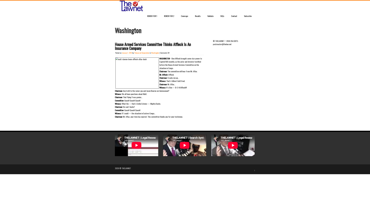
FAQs (222, 15)
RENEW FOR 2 (169, 15)
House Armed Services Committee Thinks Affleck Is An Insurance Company (153, 46)
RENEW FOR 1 (152, 15)
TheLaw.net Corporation (141, 53)
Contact (234, 15)
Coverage (184, 15)
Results (198, 15)
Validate (210, 15)
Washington (155, 53)
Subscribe (248, 15)
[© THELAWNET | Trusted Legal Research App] (131, 10)
